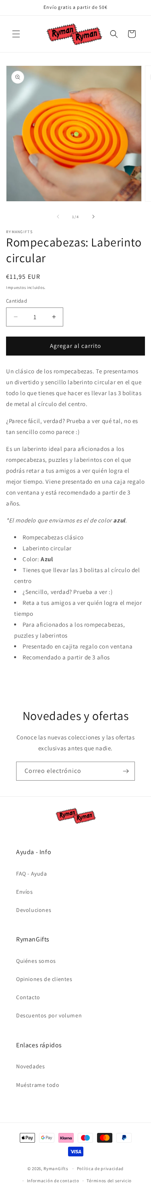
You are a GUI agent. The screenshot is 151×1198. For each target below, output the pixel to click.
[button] (16, 34)
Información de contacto (53, 1180)
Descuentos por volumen (49, 1015)
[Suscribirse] (125, 771)
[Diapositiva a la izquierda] (58, 216)
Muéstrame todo (37, 1085)
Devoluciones (33, 910)
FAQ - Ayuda (31, 873)
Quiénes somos (36, 960)
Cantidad (16, 300)
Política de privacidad (100, 1168)
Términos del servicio (109, 1180)
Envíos (24, 891)
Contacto (28, 997)
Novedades (30, 1066)
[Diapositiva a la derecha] (93, 216)
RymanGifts (55, 1168)
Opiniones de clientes (44, 979)
